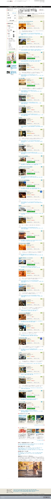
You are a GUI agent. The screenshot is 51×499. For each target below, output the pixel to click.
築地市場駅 (34, 321)
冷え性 (28, 449)
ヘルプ (39, 493)
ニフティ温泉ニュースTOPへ (40, 440)
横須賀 (17, 491)
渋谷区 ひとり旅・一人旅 (23, 363)
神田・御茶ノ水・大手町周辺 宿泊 (24, 410)
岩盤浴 (42, 449)
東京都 (25, 489)
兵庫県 (21, 489)
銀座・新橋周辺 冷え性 (28, 266)
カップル (29, 448)
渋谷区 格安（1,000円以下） (30, 363)
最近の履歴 (42, 0)
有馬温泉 (19, 490)
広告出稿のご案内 (30, 493)
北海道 (29, 489)
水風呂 (38, 447)
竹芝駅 (26, 103)
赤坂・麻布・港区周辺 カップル (24, 74)
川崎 (15, 491)
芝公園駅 (22, 34)
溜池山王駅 (41, 126)
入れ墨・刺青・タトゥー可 (35, 449)
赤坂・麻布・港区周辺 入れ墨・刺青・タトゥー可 (26, 281)
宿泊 (39, 447)
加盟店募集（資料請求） (25, 493)
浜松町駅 (22, 103)
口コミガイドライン (35, 493)
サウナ (25, 447)
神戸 (34, 491)
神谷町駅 (38, 61)
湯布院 (35, 490)
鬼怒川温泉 (37, 490)
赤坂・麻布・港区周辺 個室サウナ (31, 126)
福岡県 (35, 489)
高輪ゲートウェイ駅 (31, 164)
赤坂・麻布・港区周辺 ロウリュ (31, 141)
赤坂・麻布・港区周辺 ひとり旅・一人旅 (25, 33)
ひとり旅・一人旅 (34, 447)
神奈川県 (14, 489)
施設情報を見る (30, 43)
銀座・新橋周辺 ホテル (23, 164)
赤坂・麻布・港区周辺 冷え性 (31, 49)
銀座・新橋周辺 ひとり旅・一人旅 (29, 213)
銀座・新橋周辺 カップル (34, 266)
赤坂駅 (36, 141)
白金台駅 (42, 114)
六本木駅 (42, 75)
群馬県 (23, 489)
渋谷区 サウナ (22, 374)
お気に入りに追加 (37, 43)
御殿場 (25, 491)
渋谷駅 (33, 310)
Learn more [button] (3, 497)
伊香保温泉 (27, 490)
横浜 (14, 491)
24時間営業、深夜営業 (21, 449)
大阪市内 (27, 491)
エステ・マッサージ (37, 448)
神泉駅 (41, 363)
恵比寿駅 (27, 115)
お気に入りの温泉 (36, 0)
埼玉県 (17, 489)
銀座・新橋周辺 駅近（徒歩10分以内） (25, 188)
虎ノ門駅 (37, 126)
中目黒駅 (30, 374)
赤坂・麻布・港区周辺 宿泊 (31, 60)
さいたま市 (21, 491)
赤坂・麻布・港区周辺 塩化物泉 (24, 60)
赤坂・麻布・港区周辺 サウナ (24, 126)
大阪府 (27, 489)
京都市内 (30, 491)
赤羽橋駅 (34, 61)
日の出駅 (24, 103)
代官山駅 (31, 310)
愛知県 (33, 489)
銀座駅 (32, 335)
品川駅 (37, 164)
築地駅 (35, 399)
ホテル (41, 447)
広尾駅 (40, 75)
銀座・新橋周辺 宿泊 (23, 213)
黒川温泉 (32, 490)
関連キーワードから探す (10, 492)
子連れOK (40, 449)
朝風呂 (30, 449)
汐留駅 (29, 321)
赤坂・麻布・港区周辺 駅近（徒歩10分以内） (35, 33)
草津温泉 (14, 490)
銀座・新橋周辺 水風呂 (23, 321)
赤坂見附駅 (41, 141)
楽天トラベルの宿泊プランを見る (31, 58)
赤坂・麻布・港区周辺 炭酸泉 (24, 49)
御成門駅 (36, 61)
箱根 (16, 490)
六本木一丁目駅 (39, 188)
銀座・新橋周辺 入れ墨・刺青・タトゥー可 (34, 349)
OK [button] (46, 497)
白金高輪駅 (24, 115)
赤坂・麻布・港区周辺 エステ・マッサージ (34, 75)
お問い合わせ (42, 493)
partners (16, 496)
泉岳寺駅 (27, 164)
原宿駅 (24, 296)
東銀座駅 (37, 335)
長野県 (31, 489)
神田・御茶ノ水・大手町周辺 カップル (33, 410)
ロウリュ (26, 448)
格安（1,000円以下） (29, 447)
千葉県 (19, 489)
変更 (15, 15)
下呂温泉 (24, 490)
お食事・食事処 (23, 448)
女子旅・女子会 (32, 448)
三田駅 (22, 153)
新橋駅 (27, 321)
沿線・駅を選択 (12, 20)
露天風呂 (19, 448)
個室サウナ (25, 449)
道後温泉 (30, 490)
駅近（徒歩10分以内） (21, 447)
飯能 (23, 491)
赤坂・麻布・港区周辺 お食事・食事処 (34, 280)
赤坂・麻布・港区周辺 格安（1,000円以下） (26, 114)
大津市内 (33, 491)
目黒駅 (32, 374)
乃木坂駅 (22, 296)
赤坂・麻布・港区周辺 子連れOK (24, 102)
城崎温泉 (21, 490)
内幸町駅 (22, 127)
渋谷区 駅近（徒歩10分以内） (24, 310)
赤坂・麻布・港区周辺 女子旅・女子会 (25, 75)
